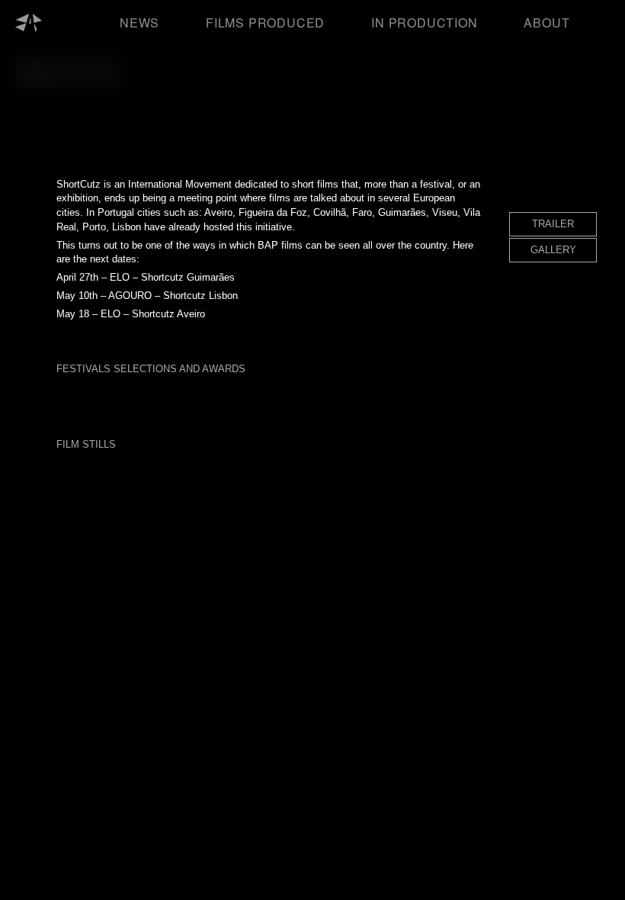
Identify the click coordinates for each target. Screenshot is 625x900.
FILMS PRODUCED (265, 22)
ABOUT (546, 22)
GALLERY (553, 250)
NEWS (139, 22)
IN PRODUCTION (424, 22)
